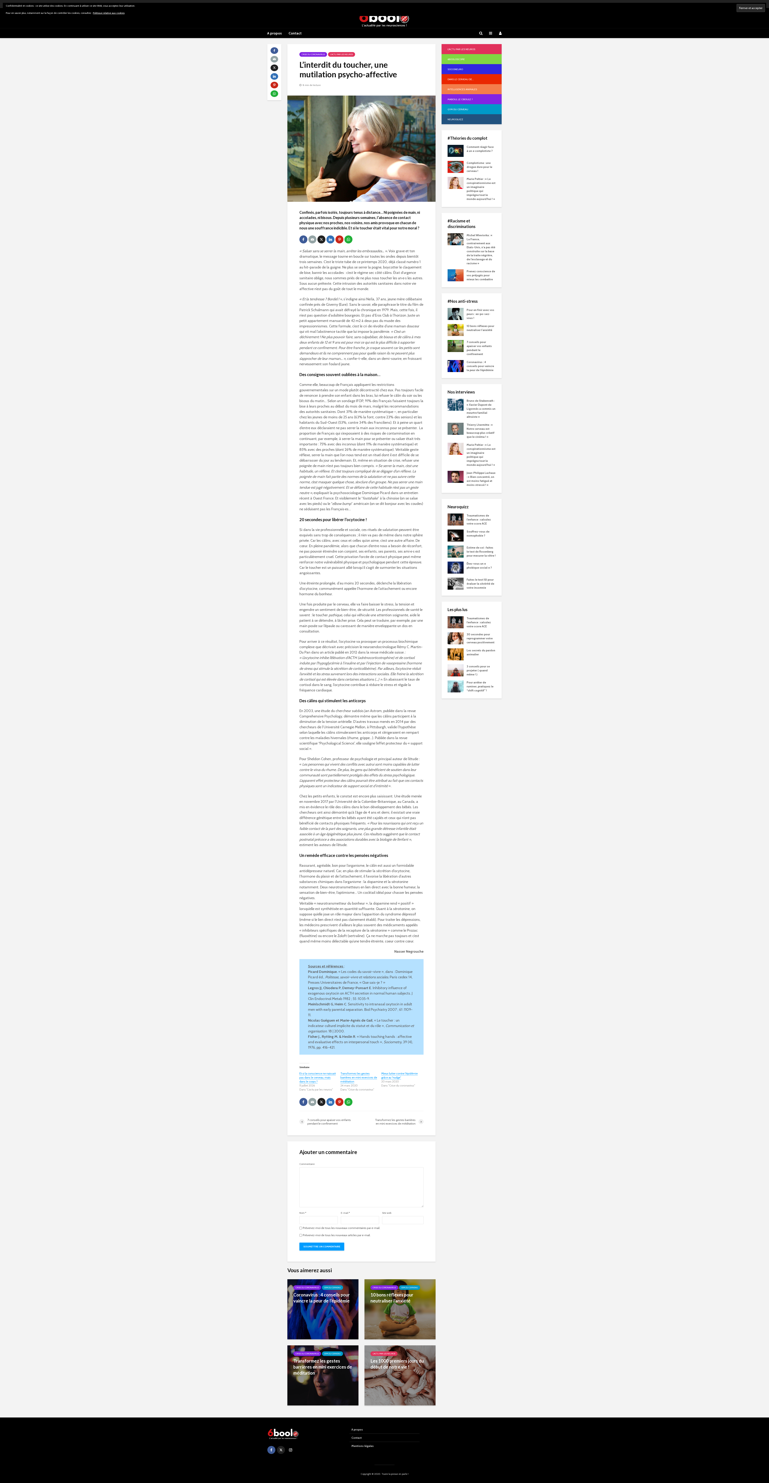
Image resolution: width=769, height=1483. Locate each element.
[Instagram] (291, 1450)
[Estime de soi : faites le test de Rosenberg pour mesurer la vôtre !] (456, 551)
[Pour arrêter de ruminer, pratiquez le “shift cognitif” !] (456, 686)
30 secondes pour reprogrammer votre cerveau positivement (480, 638)
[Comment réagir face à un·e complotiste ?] (456, 150)
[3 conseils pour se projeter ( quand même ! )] (456, 670)
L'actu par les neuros (341, 54)
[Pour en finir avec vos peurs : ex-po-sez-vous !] (456, 313)
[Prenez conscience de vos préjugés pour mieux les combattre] (456, 275)
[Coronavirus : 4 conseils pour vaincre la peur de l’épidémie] (322, 1309)
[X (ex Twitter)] (281, 1450)
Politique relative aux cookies (109, 12)
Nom (302, 1213)
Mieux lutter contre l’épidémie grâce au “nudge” (399, 1075)
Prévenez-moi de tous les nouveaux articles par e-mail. (336, 1235)
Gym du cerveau (332, 1287)
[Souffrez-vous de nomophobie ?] (456, 535)
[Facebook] (271, 1450)
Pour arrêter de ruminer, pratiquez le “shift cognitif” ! (480, 686)
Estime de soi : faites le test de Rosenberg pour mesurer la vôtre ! (481, 551)
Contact (295, 33)
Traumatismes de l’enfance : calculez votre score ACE (479, 519)
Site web (386, 1213)
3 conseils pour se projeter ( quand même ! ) (478, 670)
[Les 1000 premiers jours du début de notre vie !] (400, 1375)
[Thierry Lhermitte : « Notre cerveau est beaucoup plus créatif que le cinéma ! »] (456, 428)
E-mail (345, 1213)
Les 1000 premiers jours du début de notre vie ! (397, 1364)
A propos (274, 33)
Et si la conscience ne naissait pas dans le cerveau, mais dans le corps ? (317, 1077)
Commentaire (307, 1164)
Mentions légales (362, 1446)
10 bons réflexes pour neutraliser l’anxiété (391, 1297)
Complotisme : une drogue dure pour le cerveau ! (479, 167)
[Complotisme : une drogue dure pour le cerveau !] (456, 166)
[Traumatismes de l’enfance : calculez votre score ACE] (456, 519)
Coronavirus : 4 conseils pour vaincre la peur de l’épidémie (321, 1297)
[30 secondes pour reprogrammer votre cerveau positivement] (456, 638)
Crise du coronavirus (313, 54)
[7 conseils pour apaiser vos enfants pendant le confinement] (456, 345)
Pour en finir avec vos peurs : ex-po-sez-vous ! (480, 314)
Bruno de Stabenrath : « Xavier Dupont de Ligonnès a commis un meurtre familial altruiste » (481, 409)
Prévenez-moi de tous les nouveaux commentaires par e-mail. (341, 1228)
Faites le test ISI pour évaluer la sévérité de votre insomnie (480, 583)
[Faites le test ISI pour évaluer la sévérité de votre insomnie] (456, 583)
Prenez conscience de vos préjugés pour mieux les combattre (481, 275)
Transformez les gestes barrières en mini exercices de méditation (358, 1077)
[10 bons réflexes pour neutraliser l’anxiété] (400, 1309)
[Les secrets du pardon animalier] (456, 654)
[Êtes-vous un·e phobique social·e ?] (456, 567)
